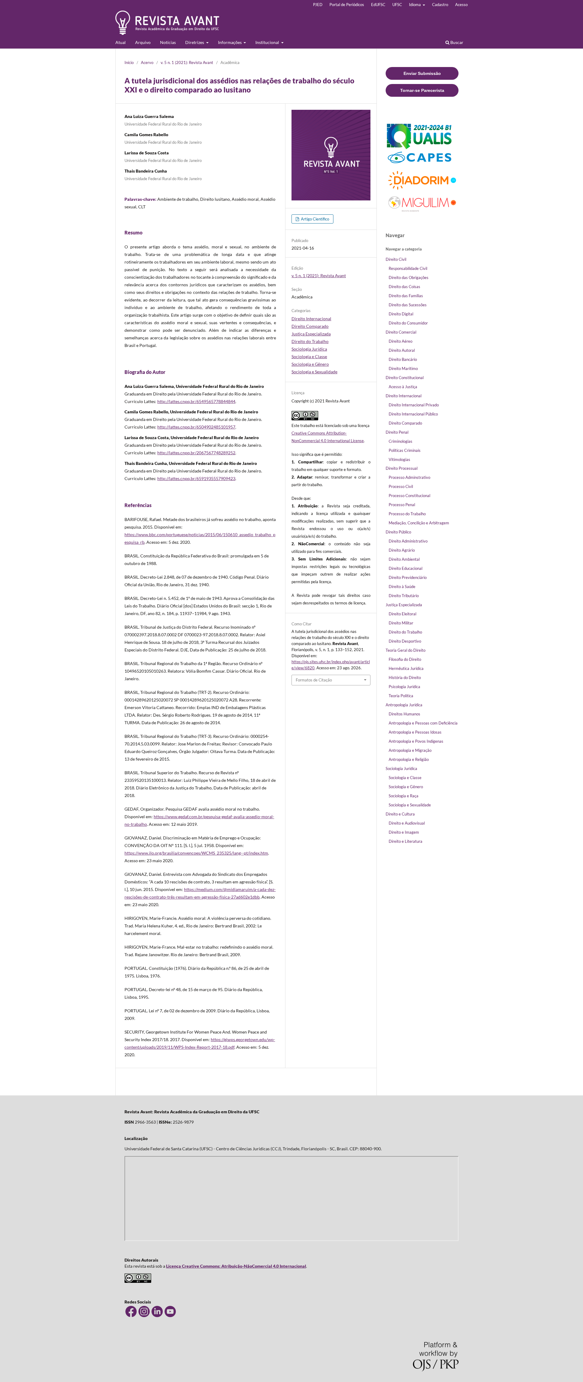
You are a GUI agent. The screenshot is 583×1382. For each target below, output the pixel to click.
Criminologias (400, 441)
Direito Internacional (311, 318)
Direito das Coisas (404, 286)
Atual (120, 42)
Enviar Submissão (422, 73)
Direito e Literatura (405, 841)
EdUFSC (378, 4)
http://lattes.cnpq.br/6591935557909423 (196, 478)
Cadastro (440, 4)
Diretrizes (195, 42)
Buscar (456, 42)
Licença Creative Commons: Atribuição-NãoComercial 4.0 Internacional (236, 1266)
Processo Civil (401, 486)
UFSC (397, 4)
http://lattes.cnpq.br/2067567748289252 (196, 452)
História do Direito (405, 677)
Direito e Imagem (404, 832)
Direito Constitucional (405, 377)
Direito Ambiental (404, 559)
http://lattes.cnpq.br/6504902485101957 (196, 426)
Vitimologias (399, 459)
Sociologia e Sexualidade (314, 371)
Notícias (168, 42)
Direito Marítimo (403, 368)
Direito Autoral (402, 350)
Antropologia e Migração (410, 750)
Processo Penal (402, 504)
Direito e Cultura (400, 814)
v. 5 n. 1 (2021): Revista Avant (187, 62)
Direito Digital (401, 313)
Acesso (461, 4)
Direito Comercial (401, 332)
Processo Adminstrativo (409, 477)
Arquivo (143, 42)
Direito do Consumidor (408, 323)
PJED (317, 4)
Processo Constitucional (409, 495)
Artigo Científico (314, 219)
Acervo (147, 62)
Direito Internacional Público (413, 414)
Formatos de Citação (314, 680)
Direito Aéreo (400, 341)
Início (129, 62)
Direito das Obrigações (408, 277)
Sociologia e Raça (403, 795)
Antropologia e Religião (409, 759)
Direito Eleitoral (402, 613)
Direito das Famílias (406, 295)
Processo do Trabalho (407, 513)
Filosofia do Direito (405, 659)
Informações (230, 42)
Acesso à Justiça (403, 386)
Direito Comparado (310, 326)
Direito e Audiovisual (407, 823)
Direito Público (398, 532)
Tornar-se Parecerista (422, 90)
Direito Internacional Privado (414, 404)
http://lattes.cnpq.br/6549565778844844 (196, 401)
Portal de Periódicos (346, 4)
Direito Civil (396, 259)
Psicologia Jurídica (404, 686)
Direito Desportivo (405, 641)
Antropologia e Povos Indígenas (416, 741)
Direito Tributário (404, 595)
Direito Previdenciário (408, 577)
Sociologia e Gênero (310, 364)
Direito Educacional (405, 568)
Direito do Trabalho (310, 341)
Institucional (267, 42)
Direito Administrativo (408, 541)
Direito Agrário (402, 550)
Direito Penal (397, 432)
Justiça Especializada (311, 333)
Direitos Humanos (404, 713)
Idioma (415, 4)
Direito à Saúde (402, 586)
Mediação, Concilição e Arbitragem (419, 522)
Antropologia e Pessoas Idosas (415, 732)
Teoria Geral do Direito (405, 650)
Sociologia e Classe (309, 356)
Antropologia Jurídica (404, 704)
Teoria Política (401, 695)
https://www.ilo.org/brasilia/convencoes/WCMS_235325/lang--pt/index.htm (196, 853)
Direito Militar (401, 622)
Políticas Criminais (405, 450)
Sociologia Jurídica (309, 348)
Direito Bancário (403, 359)
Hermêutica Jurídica (406, 668)
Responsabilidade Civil (408, 268)
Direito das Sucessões (408, 304)
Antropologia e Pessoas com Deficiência (423, 723)
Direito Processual (402, 468)
